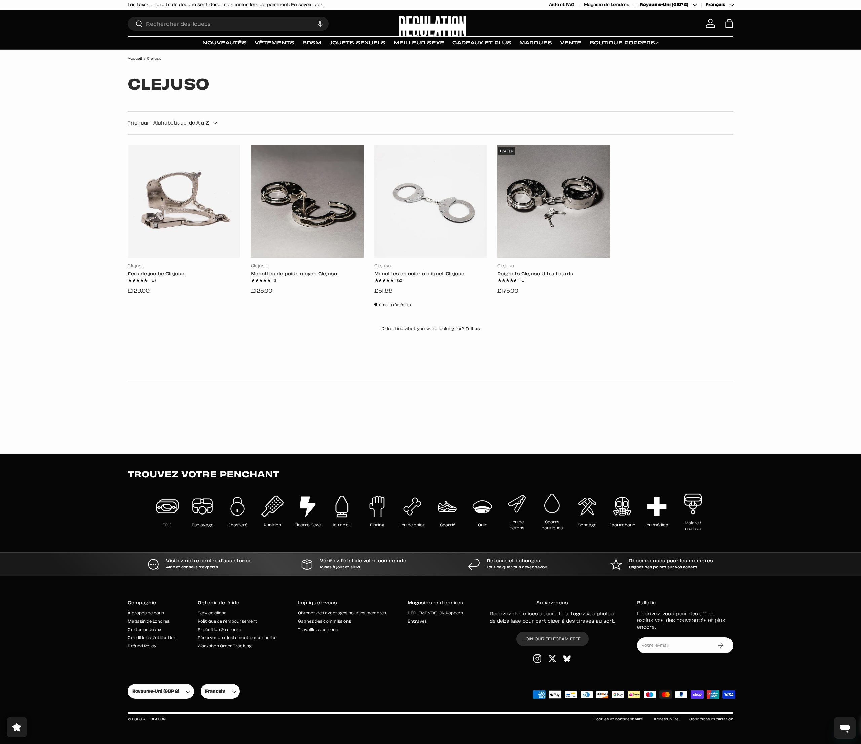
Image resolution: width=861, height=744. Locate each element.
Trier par (138, 123)
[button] (320, 23)
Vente (571, 43)
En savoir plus (307, 5)
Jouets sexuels (357, 43)
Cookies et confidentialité (618, 719)
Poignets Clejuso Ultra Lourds (535, 274)
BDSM (311, 43)
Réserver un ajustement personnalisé (237, 638)
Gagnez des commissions (324, 622)
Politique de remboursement (227, 622)
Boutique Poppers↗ (624, 43)
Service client (212, 613)
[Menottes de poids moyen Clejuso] (307, 201)
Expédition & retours (219, 630)
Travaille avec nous (318, 630)
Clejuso (154, 58)
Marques (535, 43)
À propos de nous (146, 613)
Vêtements (274, 43)
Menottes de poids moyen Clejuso (294, 274)
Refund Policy (142, 646)
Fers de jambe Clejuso (156, 274)
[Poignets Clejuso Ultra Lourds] (553, 201)
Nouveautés (224, 43)
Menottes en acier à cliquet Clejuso (419, 274)
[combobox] (228, 23)
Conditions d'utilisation (152, 638)
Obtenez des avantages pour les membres (342, 613)
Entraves (417, 622)
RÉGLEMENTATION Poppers (435, 613)
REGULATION (154, 719)
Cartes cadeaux (144, 630)
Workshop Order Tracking (225, 646)
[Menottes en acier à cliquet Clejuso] (430, 201)
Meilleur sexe (419, 43)
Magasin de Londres (607, 5)
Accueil (135, 58)
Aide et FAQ (561, 5)
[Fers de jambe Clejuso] (184, 201)
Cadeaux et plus (481, 43)
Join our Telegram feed (552, 639)
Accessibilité (666, 719)
